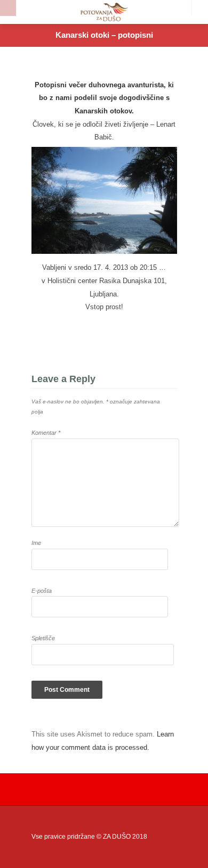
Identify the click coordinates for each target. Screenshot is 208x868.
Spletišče (43, 638)
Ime (36, 543)
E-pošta (41, 591)
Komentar (45, 432)
